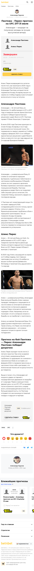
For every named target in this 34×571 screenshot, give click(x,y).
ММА (17, 6)
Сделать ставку (17, 74)
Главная (3, 6)
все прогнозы (6, 484)
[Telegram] (31, 447)
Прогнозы (10, 6)
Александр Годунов (17, 15)
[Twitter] (28, 447)
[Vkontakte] (24, 447)
